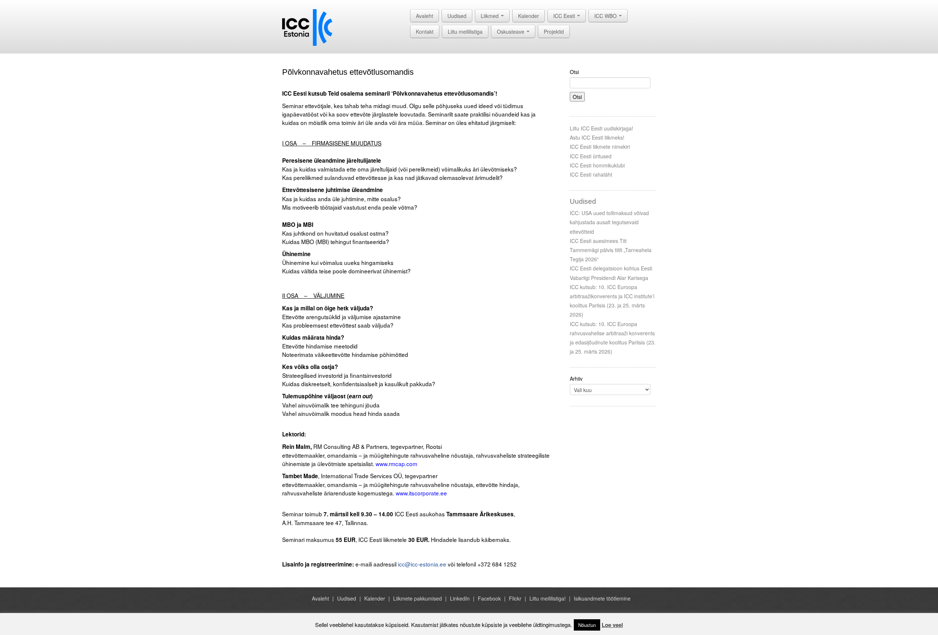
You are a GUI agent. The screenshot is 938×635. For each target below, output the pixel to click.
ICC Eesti (564, 15)
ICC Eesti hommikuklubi (597, 165)
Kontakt (424, 31)
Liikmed (490, 15)
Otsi (574, 71)
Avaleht (424, 15)
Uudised (456, 15)
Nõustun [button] (587, 624)
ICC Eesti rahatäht (591, 174)
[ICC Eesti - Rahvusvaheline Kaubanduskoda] (307, 26)
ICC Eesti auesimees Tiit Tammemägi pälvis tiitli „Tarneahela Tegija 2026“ (610, 250)
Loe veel (612, 624)
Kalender (528, 15)
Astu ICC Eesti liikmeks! (597, 137)
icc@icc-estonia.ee (422, 564)
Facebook (489, 598)
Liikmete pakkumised (417, 598)
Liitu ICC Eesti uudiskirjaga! (601, 128)
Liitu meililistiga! (547, 598)
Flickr (515, 598)
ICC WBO (606, 15)
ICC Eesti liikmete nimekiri (600, 146)
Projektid (554, 31)
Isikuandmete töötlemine (602, 598)
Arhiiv (576, 378)
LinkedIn (460, 598)
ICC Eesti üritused (591, 156)
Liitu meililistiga (465, 31)
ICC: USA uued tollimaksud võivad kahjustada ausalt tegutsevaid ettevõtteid (609, 222)
